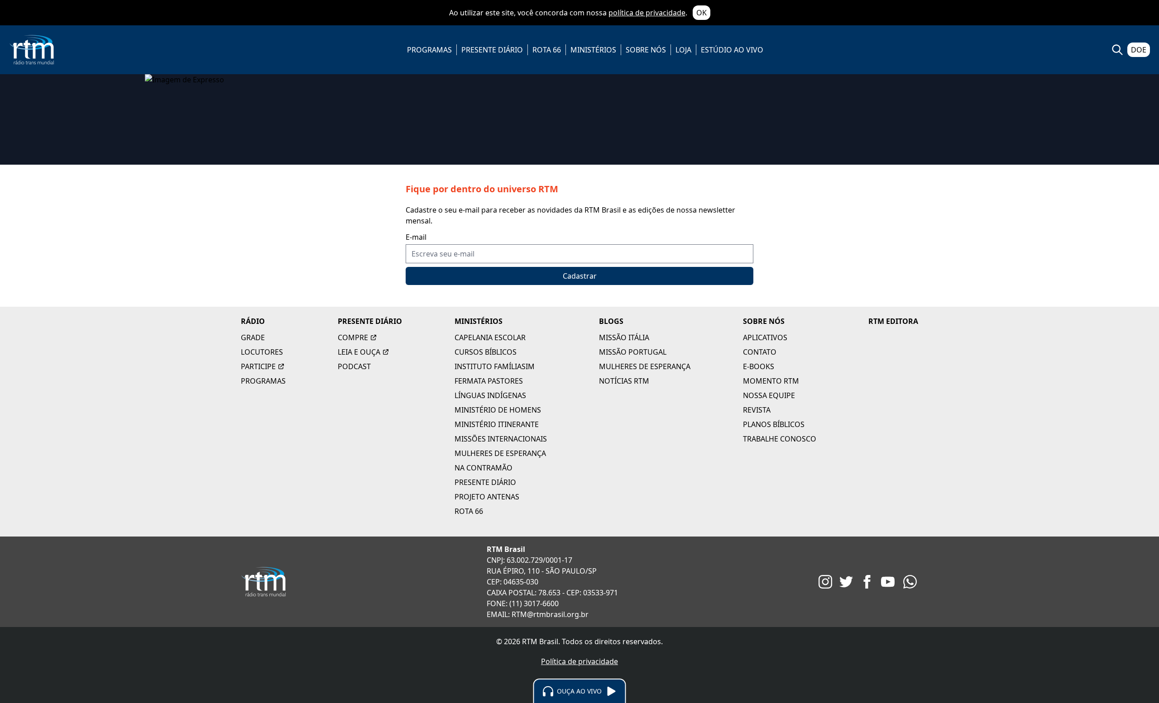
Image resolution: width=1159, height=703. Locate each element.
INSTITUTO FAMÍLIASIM (495, 366)
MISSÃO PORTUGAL (632, 352)
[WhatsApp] (910, 582)
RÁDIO (253, 321)
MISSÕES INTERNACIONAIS (501, 439)
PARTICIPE (258, 366)
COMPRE (353, 337)
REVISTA (757, 410)
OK (701, 13)
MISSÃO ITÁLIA (624, 337)
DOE (1138, 50)
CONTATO (759, 352)
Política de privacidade (579, 661)
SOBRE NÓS (646, 50)
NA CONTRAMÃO (483, 468)
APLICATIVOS (765, 337)
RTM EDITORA (893, 321)
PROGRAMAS (429, 50)
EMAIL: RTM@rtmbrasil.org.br (538, 614)
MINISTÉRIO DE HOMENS (498, 410)
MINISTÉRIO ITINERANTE (497, 424)
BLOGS (611, 321)
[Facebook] (867, 582)
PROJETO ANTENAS (487, 497)
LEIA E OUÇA (359, 352)
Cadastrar (580, 276)
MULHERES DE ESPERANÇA (500, 453)
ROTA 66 (546, 50)
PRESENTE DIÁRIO (492, 50)
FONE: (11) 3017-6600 (523, 603)
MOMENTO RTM (771, 381)
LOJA (683, 50)
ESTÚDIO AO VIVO (732, 50)
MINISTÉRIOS (593, 50)
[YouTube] (888, 582)
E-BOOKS (758, 366)
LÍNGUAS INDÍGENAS (490, 395)
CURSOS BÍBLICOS (486, 352)
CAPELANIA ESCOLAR (490, 337)
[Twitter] (846, 582)
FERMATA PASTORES (489, 381)
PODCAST (354, 366)
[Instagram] (825, 582)
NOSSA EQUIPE (769, 395)
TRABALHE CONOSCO (779, 439)
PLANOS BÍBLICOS (774, 424)
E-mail (416, 237)
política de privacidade (646, 13)
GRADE (253, 337)
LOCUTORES (262, 352)
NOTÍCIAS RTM (624, 381)
